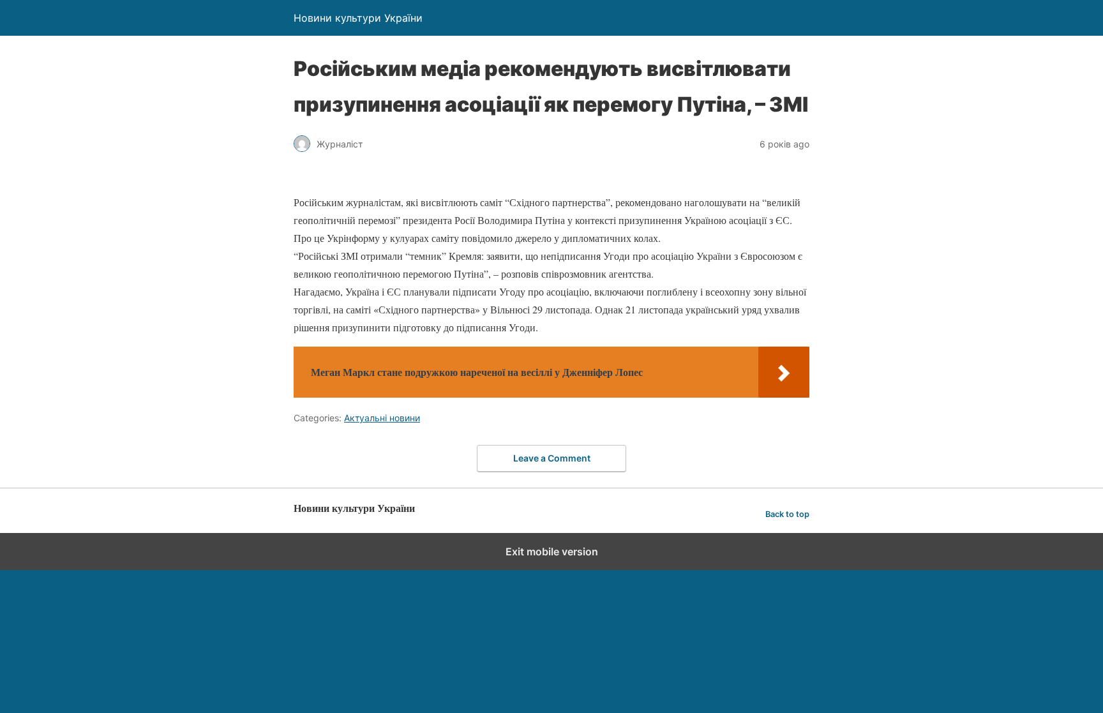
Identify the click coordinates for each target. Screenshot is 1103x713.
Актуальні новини (382, 417)
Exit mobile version (552, 551)
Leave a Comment (551, 458)
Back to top (787, 514)
